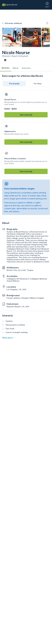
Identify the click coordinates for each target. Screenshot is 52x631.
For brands (14, 83)
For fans (38, 83)
